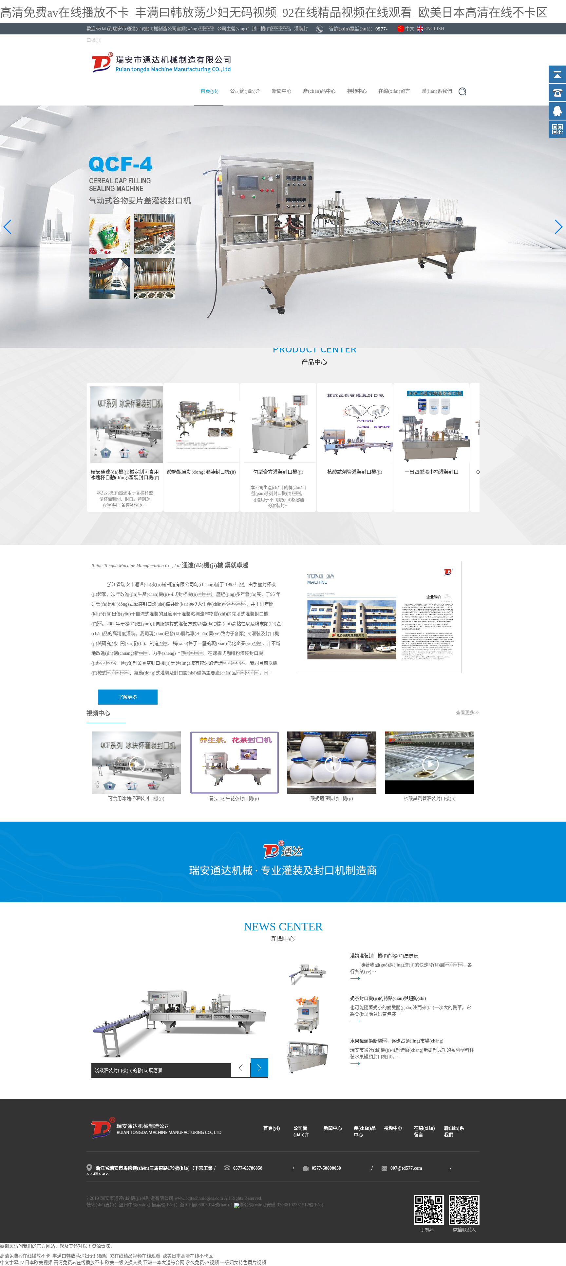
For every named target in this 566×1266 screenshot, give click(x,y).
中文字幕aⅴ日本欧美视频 (26, 1262)
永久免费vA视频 (202, 1262)
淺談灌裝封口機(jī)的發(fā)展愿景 (384, 955)
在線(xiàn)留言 (394, 91)
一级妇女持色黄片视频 (243, 1262)
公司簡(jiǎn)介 (245, 91)
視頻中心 (357, 91)
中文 (409, 28)
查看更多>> (468, 712)
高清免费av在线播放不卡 (79, 1262)
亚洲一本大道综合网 (163, 1262)
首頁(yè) (209, 91)
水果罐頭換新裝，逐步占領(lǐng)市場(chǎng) (396, 1041)
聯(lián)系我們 (437, 91)
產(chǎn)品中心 (319, 91)
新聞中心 (282, 91)
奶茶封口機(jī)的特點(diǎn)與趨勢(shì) (388, 998)
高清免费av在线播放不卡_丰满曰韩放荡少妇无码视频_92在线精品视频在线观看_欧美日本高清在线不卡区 (274, 12)
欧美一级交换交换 (123, 1262)
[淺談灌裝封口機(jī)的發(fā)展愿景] (179, 1015)
